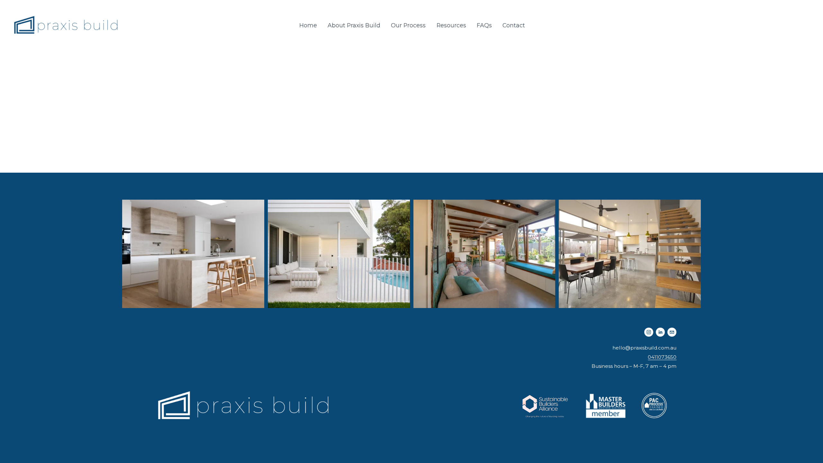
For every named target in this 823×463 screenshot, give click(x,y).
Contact (513, 25)
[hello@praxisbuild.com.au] (671, 332)
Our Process (408, 25)
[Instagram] (648, 332)
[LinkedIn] (660, 332)
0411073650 (662, 357)
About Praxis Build (354, 25)
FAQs (484, 25)
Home (308, 25)
